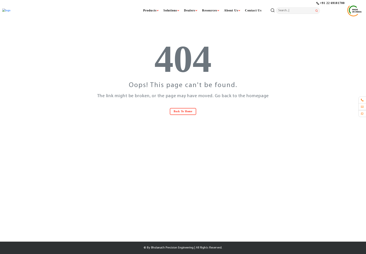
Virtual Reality (203, 197)
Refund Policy (264, 211)
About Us (148, 190)
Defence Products (205, 204)
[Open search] (273, 10)
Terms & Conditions (267, 190)
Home (146, 183)
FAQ (145, 218)
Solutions (200, 190)
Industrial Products (206, 183)
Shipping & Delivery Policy (271, 204)
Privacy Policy (264, 183)
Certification (150, 197)
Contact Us (253, 10)
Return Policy (263, 197)
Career (146, 211)
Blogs (145, 204)
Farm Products (203, 211)
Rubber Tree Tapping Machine (212, 218)
